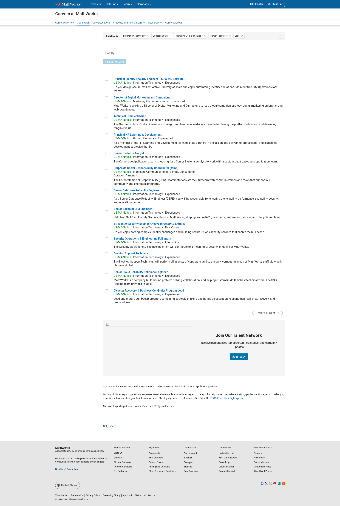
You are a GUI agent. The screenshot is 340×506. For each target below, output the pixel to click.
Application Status (132, 495)
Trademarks (77, 495)
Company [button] (143, 4)
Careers (258, 453)
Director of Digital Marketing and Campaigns (142, 97)
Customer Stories (262, 466)
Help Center (256, 4)
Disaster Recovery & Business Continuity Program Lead (149, 290)
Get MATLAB (275, 4)
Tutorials (188, 457)
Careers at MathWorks (76, 13)
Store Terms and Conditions (162, 471)
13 (277, 313)
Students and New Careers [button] (127, 22)
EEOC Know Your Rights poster (227, 398)
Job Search (83, 22)
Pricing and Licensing (159, 466)
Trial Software (156, 457)
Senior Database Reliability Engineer (137, 190)
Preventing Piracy (111, 495)
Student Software (122, 462)
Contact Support (227, 471)
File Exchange (121, 471)
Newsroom (259, 457)
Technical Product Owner (130, 116)
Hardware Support (123, 466)
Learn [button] (126, 4)
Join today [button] (239, 356)
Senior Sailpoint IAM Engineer (133, 209)
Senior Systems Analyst (129, 153)
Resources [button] (154, 22)
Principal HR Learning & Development (138, 134)
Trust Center (61, 495)
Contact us (109, 386)
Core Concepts (191, 471)
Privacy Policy (93, 495)
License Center (226, 466)
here (172, 406)
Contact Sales (156, 462)
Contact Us (149, 495)
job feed (111, 426)
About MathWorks (263, 471)
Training (188, 466)
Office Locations (101, 22)
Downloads (154, 453)
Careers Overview (64, 22)
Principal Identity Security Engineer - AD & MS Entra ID (148, 79)
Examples (189, 462)
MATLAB (118, 453)
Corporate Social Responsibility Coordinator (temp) (146, 168)
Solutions (112, 4)
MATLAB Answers (228, 457)
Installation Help (227, 453)
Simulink (118, 457)
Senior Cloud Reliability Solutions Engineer (141, 272)
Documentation (191, 453)
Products (95, 4)
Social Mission (261, 462)
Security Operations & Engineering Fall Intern (142, 238)
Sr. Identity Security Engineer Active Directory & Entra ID (149, 223)
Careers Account (174, 22)
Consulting (224, 462)
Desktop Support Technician (131, 253)
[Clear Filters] (280, 36)
